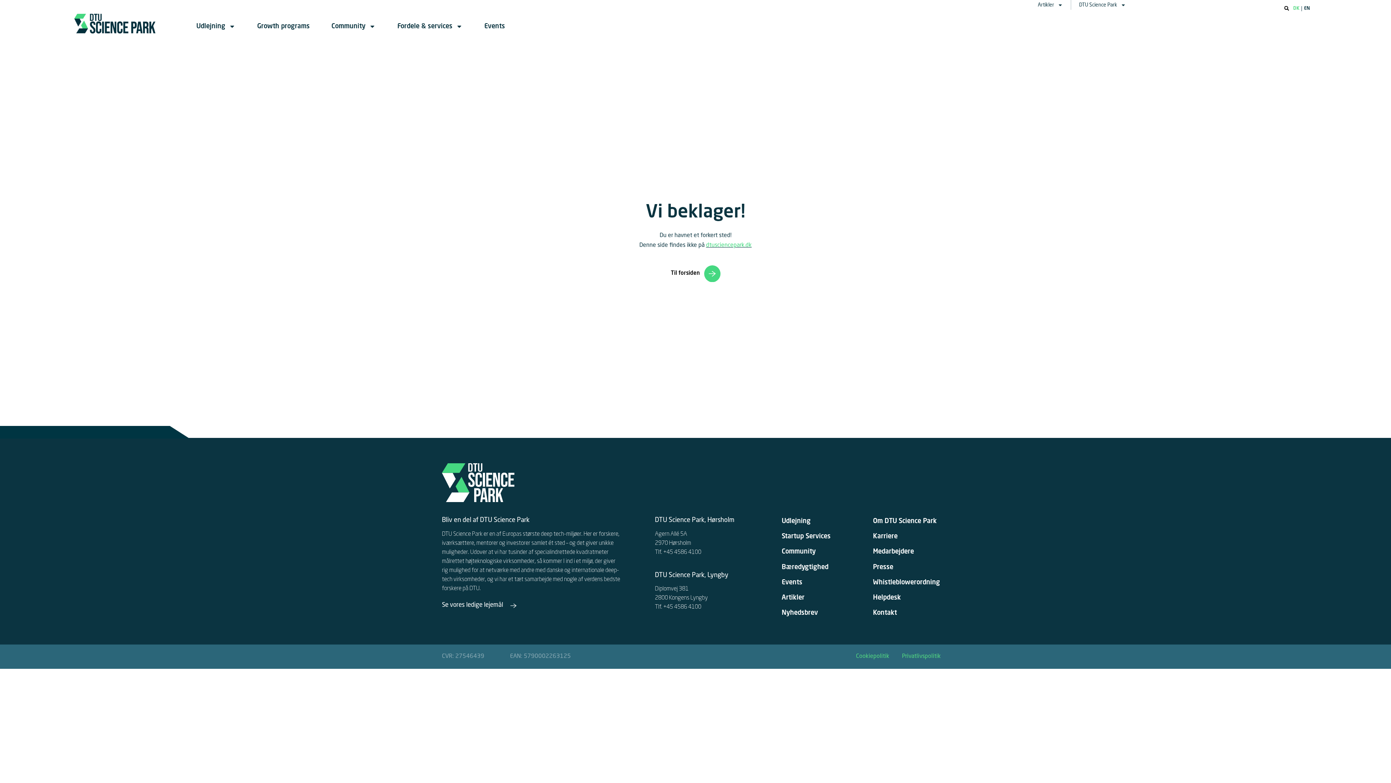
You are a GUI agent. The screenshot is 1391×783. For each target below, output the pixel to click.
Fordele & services (424, 26)
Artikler (1046, 5)
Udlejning (210, 26)
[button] (1286, 8)
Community (348, 26)
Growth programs (283, 26)
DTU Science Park (1098, 5)
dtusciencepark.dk (729, 245)
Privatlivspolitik (921, 656)
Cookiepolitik (872, 656)
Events (494, 26)
